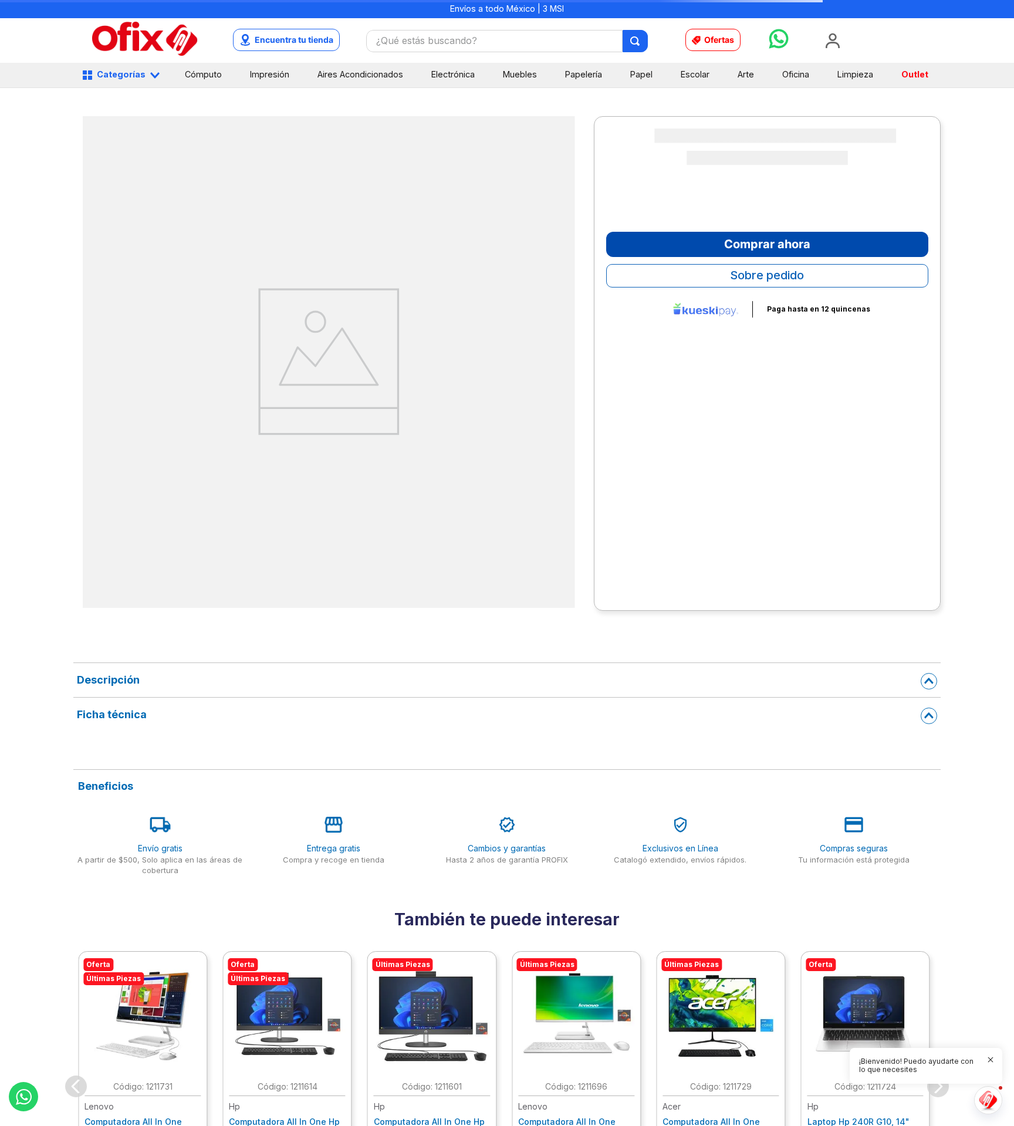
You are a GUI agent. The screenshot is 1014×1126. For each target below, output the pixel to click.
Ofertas (719, 40)
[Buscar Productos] (635, 41)
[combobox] (507, 41)
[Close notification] (990, 1059)
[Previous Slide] (78, 550)
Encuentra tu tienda (294, 40)
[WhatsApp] (23, 1096)
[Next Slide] (935, 550)
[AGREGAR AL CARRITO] (235, 622)
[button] (496, 649)
